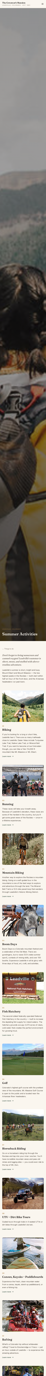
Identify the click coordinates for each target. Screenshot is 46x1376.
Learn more (6, 756)
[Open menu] (42, 4)
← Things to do (8, 649)
